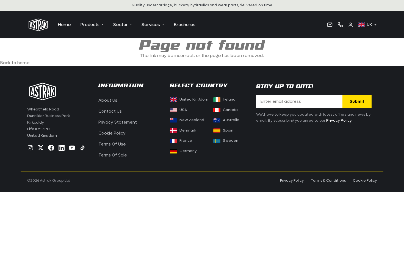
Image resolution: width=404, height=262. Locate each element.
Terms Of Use (112, 144)
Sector (122, 24)
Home (64, 24)
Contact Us (110, 111)
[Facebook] (51, 148)
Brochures (184, 24)
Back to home (15, 63)
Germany (188, 151)
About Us (107, 100)
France (185, 140)
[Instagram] (30, 148)
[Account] (350, 24)
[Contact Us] (330, 24)
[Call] (340, 24)
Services (153, 24)
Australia (231, 120)
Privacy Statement (117, 122)
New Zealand (191, 120)
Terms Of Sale (112, 155)
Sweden (230, 140)
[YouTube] (72, 148)
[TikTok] (82, 148)
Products (92, 24)
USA (183, 109)
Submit (357, 101)
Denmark (187, 130)
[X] (41, 148)
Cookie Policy (112, 133)
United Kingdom (193, 99)
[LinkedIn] (62, 148)
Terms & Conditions (328, 180)
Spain (228, 130)
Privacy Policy (339, 120)
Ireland (229, 99)
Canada (227, 109)
